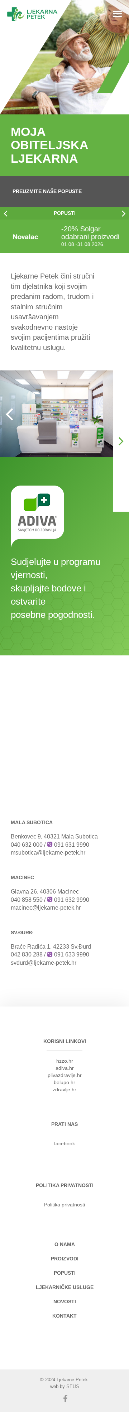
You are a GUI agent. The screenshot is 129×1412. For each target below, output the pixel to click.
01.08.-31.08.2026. (30, 244)
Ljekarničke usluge (65, 1287)
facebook (64, 1143)
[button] (5, 213)
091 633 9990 (71, 954)
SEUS (72, 1386)
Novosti (64, 1301)
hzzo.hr (64, 1061)
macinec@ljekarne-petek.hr (46, 908)
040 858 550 (27, 900)
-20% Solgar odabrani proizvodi (38, 233)
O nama (64, 1244)
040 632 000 (27, 845)
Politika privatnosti (64, 1204)
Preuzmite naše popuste (47, 191)
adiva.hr (65, 1068)
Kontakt (64, 1316)
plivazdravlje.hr (65, 1075)
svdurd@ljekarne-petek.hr (43, 963)
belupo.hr (64, 1082)
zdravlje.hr (64, 1089)
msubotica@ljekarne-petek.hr (48, 853)
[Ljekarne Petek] (32, 14)
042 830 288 (27, 954)
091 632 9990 (71, 900)
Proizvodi (64, 1258)
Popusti (65, 213)
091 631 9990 (71, 845)
